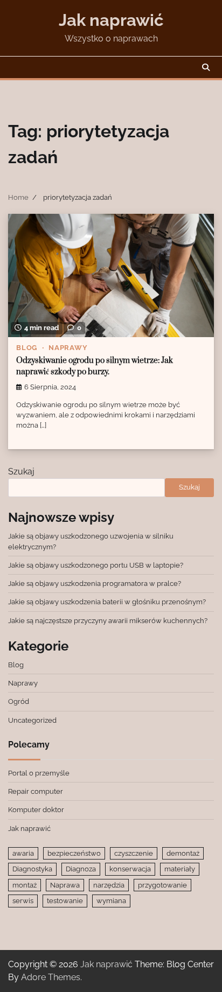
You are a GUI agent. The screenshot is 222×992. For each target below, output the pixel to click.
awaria (23, 853)
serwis (22, 901)
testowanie (65, 901)
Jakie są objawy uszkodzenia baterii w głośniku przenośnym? (107, 602)
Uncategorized (32, 720)
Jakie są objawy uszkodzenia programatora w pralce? (94, 583)
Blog (26, 348)
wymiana (111, 901)
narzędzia (108, 885)
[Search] (206, 67)
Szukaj (21, 471)
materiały (179, 869)
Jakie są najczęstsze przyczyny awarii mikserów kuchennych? (107, 621)
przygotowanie (162, 885)
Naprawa (65, 885)
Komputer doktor (36, 810)
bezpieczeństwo (74, 853)
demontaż (182, 853)
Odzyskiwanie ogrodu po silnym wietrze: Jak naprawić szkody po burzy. (94, 366)
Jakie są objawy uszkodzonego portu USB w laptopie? (95, 565)
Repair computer (35, 791)
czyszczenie (133, 853)
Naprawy (68, 348)
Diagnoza (81, 869)
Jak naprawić (111, 20)
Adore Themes (50, 977)
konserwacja (130, 869)
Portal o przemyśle (39, 773)
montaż (24, 885)
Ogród (18, 701)
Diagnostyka (32, 869)
